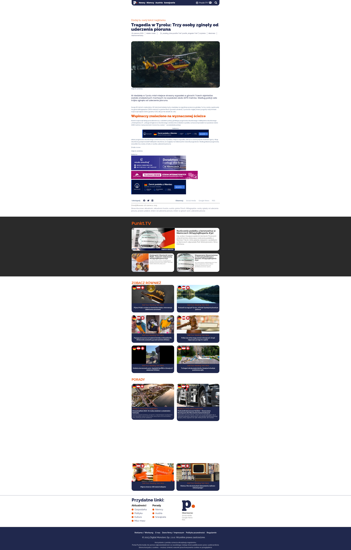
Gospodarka (214, 386)
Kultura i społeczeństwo (165, 386)
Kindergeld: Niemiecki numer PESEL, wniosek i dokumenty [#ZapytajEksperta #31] (161, 256)
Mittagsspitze (191, 208)
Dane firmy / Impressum (173, 532)
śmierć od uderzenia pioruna (162, 211)
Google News (204, 201)
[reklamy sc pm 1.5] (158, 170)
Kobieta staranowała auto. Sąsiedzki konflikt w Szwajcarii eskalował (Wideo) (153, 369)
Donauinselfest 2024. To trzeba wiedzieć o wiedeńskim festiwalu (151, 412)
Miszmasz (211, 33)
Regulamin (212, 532)
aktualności (149, 208)
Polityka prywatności (195, 532)
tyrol (188, 211)
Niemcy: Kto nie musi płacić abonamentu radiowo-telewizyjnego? (197, 487)
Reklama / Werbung (144, 532)
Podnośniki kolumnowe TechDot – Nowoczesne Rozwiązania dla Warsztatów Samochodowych (194, 412)
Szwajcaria (169, 2)
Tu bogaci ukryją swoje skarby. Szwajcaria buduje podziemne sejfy (198, 369)
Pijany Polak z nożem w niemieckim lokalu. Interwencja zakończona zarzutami (153, 308)
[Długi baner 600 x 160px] (158, 194)
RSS (213, 201)
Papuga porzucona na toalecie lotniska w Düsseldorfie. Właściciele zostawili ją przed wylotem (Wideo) (153, 339)
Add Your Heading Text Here (153, 305)
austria (171, 208)
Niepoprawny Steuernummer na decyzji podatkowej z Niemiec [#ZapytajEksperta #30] (206, 257)
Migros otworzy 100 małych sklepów (153, 487)
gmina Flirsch (180, 208)
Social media (191, 201)
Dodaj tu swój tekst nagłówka (144, 408)
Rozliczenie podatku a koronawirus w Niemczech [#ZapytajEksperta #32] (196, 232)
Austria (159, 2)
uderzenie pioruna (198, 211)
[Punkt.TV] (197, 3)
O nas (157, 532)
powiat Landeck (144, 211)
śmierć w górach (179, 211)
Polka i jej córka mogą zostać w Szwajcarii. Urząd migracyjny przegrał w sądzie (198, 339)
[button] (216, 2)
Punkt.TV (203, 2)
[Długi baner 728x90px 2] (175, 137)
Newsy (142, 2)
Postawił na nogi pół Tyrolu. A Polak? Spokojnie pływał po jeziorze (198, 308)
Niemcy (150, 2)
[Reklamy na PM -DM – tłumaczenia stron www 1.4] (164, 179)
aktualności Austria (161, 208)
